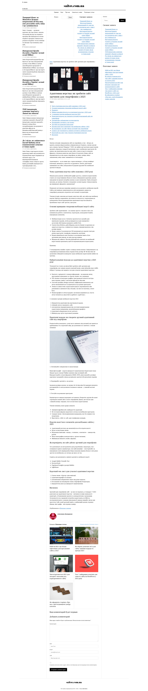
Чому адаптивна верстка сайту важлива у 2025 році (68, 106)
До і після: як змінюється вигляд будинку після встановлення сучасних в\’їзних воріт (33, 143)
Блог (62, 12)
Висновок (55, 135)
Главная (56, 12)
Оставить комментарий (30, 47)
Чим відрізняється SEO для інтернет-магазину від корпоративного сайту (60, 576)
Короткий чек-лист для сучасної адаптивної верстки (69, 133)
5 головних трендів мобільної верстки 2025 (66, 114)
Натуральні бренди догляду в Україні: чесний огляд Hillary (33, 53)
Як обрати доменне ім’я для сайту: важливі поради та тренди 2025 (85, 548)
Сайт (51, 655)
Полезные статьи (89, 12)
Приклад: (55, 110)
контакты (84, 688)
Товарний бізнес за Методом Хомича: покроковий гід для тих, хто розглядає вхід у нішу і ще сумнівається (33, 21)
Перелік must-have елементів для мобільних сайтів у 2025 (70, 126)
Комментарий (53, 623)
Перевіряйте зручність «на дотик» (63, 122)
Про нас (67, 12)
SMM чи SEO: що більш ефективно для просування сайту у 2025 (60, 548)
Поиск (56, 17)
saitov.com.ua (74, 6)
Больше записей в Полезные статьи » (89, 524)
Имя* (51, 643)
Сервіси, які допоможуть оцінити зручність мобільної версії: (72, 131)
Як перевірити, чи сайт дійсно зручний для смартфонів (70, 128)
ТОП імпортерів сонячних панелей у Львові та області (30, 111)
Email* (51, 649)
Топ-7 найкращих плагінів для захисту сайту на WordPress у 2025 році (86, 576)
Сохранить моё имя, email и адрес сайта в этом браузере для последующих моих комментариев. (73, 665)
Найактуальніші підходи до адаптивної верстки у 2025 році (71, 112)
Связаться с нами (77, 12)
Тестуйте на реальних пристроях (62, 124)
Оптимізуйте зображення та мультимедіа (65, 120)
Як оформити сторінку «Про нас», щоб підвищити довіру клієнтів (60, 604)
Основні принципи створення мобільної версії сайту (69, 108)
